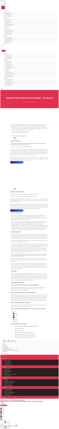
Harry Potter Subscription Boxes (9, 39)
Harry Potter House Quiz (9, 79)
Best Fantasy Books (8, 61)
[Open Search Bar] (2, 5)
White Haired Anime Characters (10, 72)
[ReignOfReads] (4, 49)
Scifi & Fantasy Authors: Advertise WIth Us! (10, 349)
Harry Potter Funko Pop (8, 41)
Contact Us (5, 351)
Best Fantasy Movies (8, 13)
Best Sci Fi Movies (8, 54)
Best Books (4, 17)
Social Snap (8, 422)
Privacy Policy (5, 347)
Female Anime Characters (8, 34)
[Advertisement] (29, 115)
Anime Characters (5, 27)
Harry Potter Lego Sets (8, 38)
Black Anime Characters (8, 75)
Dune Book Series (7, 23)
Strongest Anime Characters (9, 31)
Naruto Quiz (7, 28)
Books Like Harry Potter (8, 21)
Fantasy (4, 344)
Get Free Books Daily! (7, 348)
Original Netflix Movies (8, 16)
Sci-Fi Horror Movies (8, 14)
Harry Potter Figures (8, 42)
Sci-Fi (4, 343)
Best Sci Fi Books (7, 20)
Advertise (5, 86)
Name (1, 402)
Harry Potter (5, 35)
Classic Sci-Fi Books (8, 68)
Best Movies (5, 10)
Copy (13, 426)
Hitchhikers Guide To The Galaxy (10, 24)
